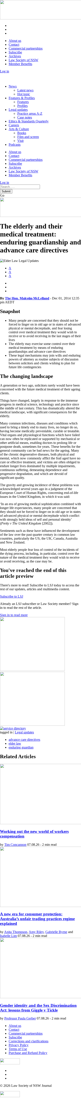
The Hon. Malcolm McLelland (27, 298)
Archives (15, 56)
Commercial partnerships (26, 48)
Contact (14, 44)
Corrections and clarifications (28, 1041)
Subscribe (15, 52)
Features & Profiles (22, 98)
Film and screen (28, 137)
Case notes (24, 117)
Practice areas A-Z (29, 113)
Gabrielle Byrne (56, 932)
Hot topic (23, 94)
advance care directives (24, 739)
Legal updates (18, 109)
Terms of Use (18, 1049)
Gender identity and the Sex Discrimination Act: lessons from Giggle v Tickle (38, 1007)
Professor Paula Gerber (20, 1018)
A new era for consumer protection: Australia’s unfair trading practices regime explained (37, 919)
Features (23, 102)
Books (21, 133)
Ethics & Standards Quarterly (29, 121)
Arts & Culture (19, 129)
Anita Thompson (15, 932)
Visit (20, 141)
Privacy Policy (19, 1045)
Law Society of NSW (23, 60)
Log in (4, 71)
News (13, 86)
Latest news (25, 90)
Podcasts (15, 144)
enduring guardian (21, 747)
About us (15, 40)
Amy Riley (36, 932)
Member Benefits (20, 64)
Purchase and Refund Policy (28, 1053)
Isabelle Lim (8, 936)
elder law (15, 743)
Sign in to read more (14, 615)
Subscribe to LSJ (11, 596)
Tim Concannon (15, 844)
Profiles (22, 106)
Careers (14, 125)
